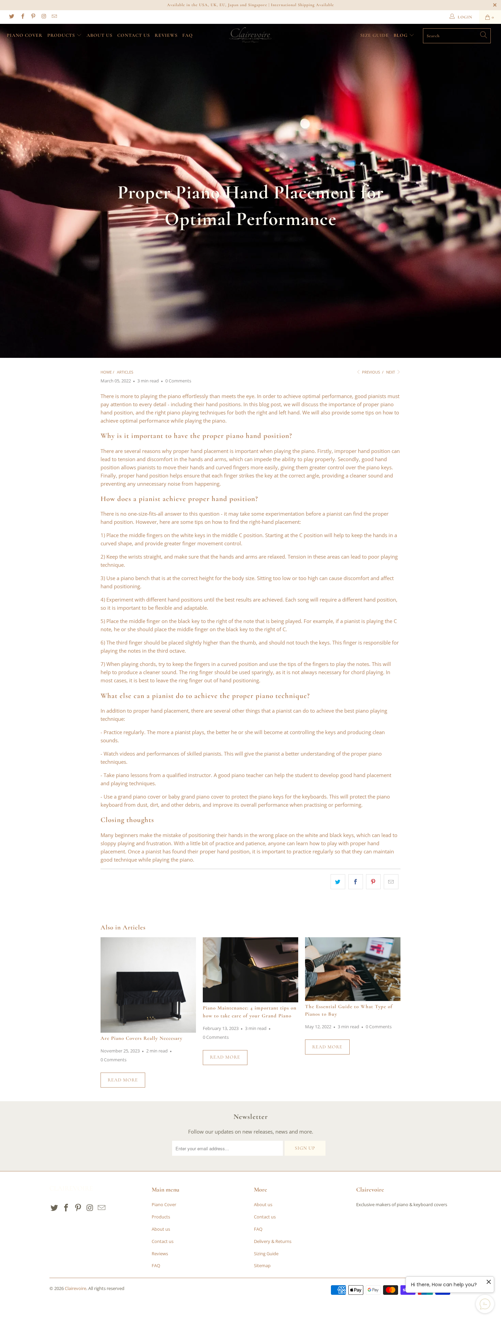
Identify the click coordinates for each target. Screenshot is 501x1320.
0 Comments (178, 381)
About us (99, 35)
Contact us (133, 35)
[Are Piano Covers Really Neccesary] (148, 985)
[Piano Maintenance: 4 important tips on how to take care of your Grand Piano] (250, 969)
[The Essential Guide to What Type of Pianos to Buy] (352, 969)
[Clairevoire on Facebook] (22, 17)
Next (391, 372)
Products (61, 35)
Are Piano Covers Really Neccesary (141, 1038)
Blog (401, 35)
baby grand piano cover (196, 796)
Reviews (166, 35)
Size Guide (374, 35)
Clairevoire (75, 1288)
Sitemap (262, 1265)
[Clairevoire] (250, 35)
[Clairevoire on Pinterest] (33, 17)
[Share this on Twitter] (338, 881)
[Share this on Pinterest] (373, 881)
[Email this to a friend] (391, 881)
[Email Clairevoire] (54, 17)
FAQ (187, 35)
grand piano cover (139, 796)
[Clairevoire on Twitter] (11, 17)
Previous (370, 372)
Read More (123, 1080)
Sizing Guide (266, 1253)
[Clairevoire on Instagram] (43, 17)
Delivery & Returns (272, 1241)
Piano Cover (25, 35)
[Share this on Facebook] (355, 881)
